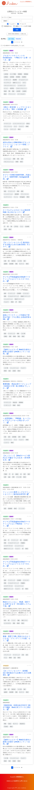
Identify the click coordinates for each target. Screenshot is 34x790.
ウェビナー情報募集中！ (26, 1)
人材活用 (18, 91)
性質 (10, 370)
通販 (18, 620)
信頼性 (23, 436)
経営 (9, 436)
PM (9, 91)
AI (12, 474)
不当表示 (6, 726)
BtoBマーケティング (25, 296)
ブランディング (7, 654)
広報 (5, 436)
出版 (15, 657)
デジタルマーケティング (13, 296)
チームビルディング (23, 79)
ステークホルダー (21, 94)
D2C (5, 620)
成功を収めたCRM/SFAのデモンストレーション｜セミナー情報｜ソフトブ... (16, 144)
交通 (5, 477)
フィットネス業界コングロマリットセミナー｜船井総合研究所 (16, 493)
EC (8, 261)
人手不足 (16, 226)
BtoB (5, 91)
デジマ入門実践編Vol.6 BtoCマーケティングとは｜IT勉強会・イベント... (16, 524)
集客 (5, 191)
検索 (17, 29)
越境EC (5, 263)
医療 (29, 474)
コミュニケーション (8, 194)
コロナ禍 (19, 261)
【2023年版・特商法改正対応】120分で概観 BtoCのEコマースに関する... (17, 707)
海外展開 (11, 263)
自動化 (16, 474)
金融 (9, 477)
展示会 (28, 123)
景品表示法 (22, 723)
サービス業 (19, 477)
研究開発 (18, 77)
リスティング (13, 129)
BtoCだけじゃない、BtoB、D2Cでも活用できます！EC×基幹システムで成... (17, 604)
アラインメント (12, 94)
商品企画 (15, 402)
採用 (22, 158)
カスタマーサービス (8, 545)
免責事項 (16, 781)
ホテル (24, 82)
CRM (14, 158)
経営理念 (12, 88)
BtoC (5, 94)
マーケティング (7, 123)
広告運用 (19, 293)
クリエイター (26, 293)
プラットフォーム (8, 126)
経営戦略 (12, 77)
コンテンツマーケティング (18, 123)
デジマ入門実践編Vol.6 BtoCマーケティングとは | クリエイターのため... (16, 564)
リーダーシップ (7, 79)
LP (16, 302)
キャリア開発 (13, 74)
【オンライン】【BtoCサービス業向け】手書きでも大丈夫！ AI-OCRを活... (16, 458)
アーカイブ (23, 24)
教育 (25, 474)
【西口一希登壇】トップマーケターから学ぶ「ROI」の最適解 (17, 108)
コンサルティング (21, 85)
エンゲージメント (8, 197)
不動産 (5, 474)
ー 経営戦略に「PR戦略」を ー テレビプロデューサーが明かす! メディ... (17, 420)
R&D (13, 91)
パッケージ (6, 442)
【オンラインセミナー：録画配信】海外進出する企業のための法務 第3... (17, 673)
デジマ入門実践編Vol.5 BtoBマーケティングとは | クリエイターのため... (16, 279)
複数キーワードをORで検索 (23, 26)
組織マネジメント (17, 82)
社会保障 (27, 226)
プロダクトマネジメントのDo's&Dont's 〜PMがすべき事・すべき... (17, 58)
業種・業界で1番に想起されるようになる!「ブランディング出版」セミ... (16, 638)
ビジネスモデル (7, 623)
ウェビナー (12, 24)
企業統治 (6, 77)
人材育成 (6, 74)
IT (4, 226)
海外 (25, 261)
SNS (18, 191)
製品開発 (15, 79)
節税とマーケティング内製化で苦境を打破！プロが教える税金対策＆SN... (17, 317)
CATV (5, 229)
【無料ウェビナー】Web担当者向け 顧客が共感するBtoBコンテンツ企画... (18, 352)
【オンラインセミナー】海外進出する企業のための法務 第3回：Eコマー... (16, 244)
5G (11, 226)
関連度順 (18, 39)
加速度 (14, 370)
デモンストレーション (9, 161)
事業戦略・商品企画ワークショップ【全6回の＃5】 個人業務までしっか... (17, 386)
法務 (5, 261)
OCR (13, 477)
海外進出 (13, 261)
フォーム (6, 129)
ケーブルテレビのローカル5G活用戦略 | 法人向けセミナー (16, 211)
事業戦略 (26, 74)
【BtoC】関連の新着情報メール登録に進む (17, 33)
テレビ (15, 126)
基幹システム (24, 620)
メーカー (13, 620)
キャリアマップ (7, 82)
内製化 (5, 336)
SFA (18, 158)
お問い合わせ (23, 781)
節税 (10, 336)
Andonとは (10, 781)
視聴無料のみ (8, 26)
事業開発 (20, 74)
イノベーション (7, 158)
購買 (22, 191)
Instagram (22, 197)
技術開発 (24, 77)
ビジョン (6, 88)
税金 (19, 336)
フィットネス (21, 508)
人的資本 (24, 91)
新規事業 (10, 508)
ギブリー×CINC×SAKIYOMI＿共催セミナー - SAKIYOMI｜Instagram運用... (17, 177)
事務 (16, 263)
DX (8, 226)
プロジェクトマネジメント (9, 85)
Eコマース (22, 263)
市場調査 (23, 543)
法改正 (9, 723)
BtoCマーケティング (19, 299)
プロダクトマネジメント (21, 88)
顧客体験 (17, 194)
